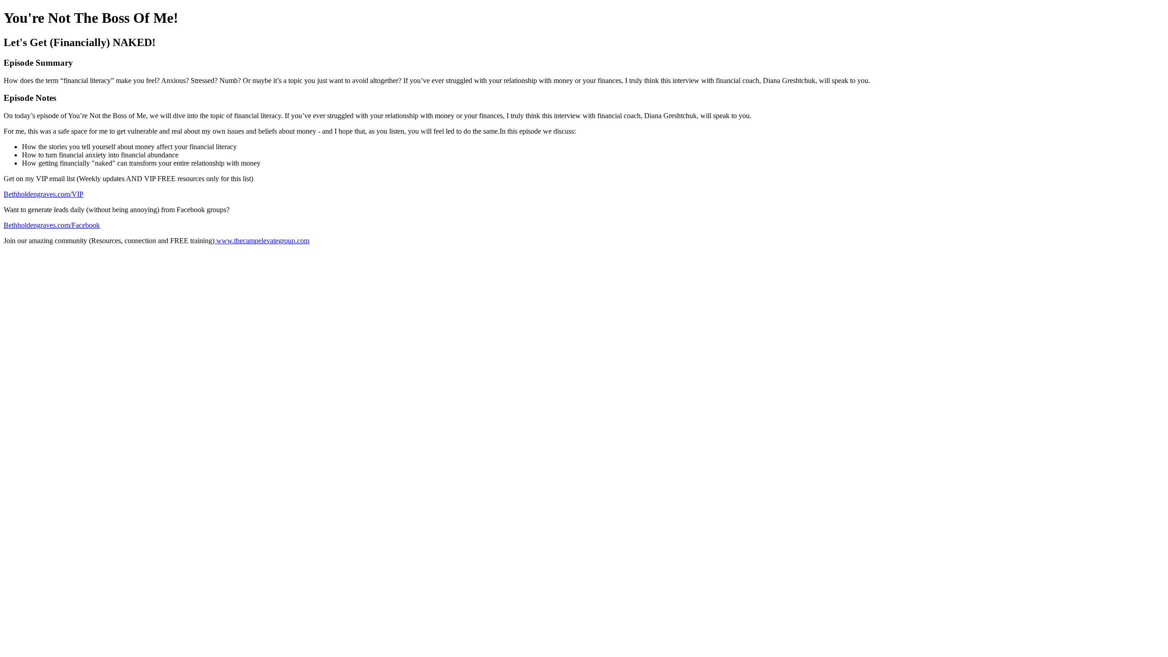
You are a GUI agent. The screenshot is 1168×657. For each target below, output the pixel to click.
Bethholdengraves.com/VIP (43, 194)
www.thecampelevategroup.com (261, 241)
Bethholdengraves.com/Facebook (52, 225)
